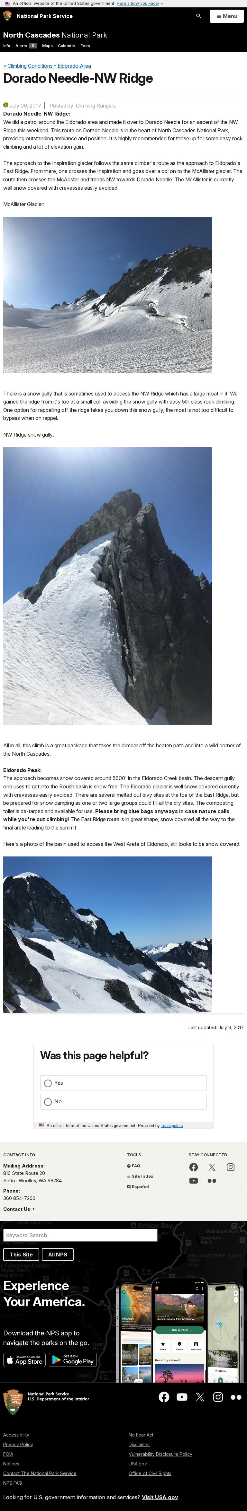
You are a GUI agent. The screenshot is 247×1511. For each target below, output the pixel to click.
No (58, 1101)
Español (140, 1186)
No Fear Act (141, 1434)
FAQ (135, 1165)
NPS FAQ (12, 1483)
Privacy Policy (18, 1444)
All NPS (57, 1254)
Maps (47, 45)
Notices (11, 1463)
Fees (85, 45)
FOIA (8, 1454)
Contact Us (17, 1209)
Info (6, 45)
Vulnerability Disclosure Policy (160, 1454)
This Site (21, 1254)
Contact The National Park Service (40, 1473)
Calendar (66, 45)
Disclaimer (139, 1444)
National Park (55, 34)
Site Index (142, 1176)
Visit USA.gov (160, 1497)
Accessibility (16, 1434)
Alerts (24, 45)
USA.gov (138, 1463)
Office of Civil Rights (150, 1473)
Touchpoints (172, 1125)
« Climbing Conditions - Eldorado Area (47, 66)
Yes (58, 1083)
